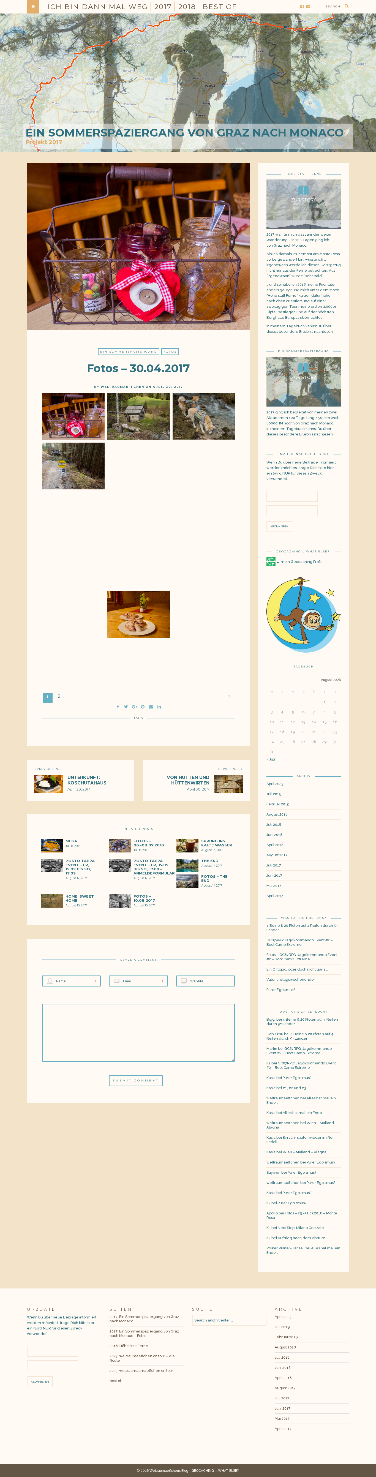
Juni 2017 (274, 875)
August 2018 (277, 814)
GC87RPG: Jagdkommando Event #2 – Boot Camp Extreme (299, 942)
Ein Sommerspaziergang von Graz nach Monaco (185, 132)
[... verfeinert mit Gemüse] (204, 622)
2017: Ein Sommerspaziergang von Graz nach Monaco (144, 1319)
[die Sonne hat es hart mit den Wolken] (138, 523)
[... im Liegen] (138, 672)
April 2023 (274, 784)
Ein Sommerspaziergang (128, 351)
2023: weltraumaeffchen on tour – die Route (142, 1358)
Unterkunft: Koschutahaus (87, 780)
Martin (271, 1049)
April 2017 (274, 896)
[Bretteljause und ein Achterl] (204, 672)
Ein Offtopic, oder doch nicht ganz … (297, 969)
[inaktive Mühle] (138, 416)
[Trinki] (204, 416)
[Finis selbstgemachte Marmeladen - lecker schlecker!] (73, 416)
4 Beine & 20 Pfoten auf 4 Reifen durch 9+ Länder (302, 927)
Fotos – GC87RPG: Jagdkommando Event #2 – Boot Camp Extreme (301, 957)
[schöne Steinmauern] (138, 573)
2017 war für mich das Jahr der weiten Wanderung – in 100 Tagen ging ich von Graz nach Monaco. (299, 239)
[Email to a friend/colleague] (151, 706)
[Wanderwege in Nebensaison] (73, 466)
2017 (163, 6)
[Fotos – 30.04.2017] (126, 706)
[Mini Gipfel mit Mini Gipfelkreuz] (204, 474)
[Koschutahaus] (73, 573)
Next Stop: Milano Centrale (301, 1228)
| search (329, 6)
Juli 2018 (273, 824)
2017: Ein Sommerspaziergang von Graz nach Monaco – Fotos (144, 1333)
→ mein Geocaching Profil (299, 562)
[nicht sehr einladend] (138, 474)
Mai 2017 (273, 886)
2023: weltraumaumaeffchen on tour (141, 1371)
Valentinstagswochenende (290, 979)
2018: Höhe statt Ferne (129, 1346)
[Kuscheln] (73, 523)
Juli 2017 (273, 865)
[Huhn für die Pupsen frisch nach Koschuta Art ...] (138, 614)
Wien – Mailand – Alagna (304, 1152)
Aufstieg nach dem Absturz (301, 1238)
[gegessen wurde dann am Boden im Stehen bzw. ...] (73, 672)
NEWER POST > (230, 769)
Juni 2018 (274, 835)
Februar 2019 (278, 804)
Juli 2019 (274, 794)
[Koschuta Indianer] (73, 622)
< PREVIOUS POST (48, 769)
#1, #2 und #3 (294, 1088)
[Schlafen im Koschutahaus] (204, 573)
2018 (187, 6)
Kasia (271, 1078)
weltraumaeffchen (122, 387)
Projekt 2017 (44, 142)
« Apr (271, 759)
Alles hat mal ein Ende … (304, 1113)
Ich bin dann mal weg (98, 6)
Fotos (170, 351)
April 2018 (275, 845)
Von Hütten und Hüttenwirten (188, 780)
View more (303, 204)
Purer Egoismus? (280, 990)
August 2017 (276, 855)
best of (220, 6)
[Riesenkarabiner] (204, 523)
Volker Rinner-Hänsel (285, 1248)
